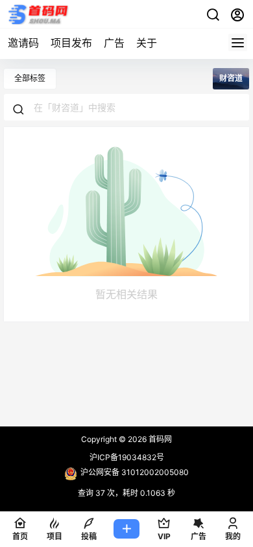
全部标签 (29, 78)
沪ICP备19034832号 (127, 457)
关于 (146, 42)
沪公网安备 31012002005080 (134, 472)
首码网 (159, 439)
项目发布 (71, 42)
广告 (114, 42)
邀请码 (23, 42)
